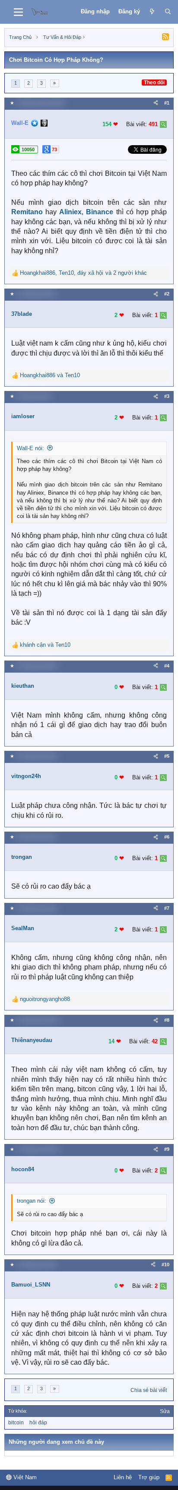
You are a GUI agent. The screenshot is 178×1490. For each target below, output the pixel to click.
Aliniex (70, 212)
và (50, 375)
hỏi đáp (38, 1423)
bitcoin (16, 1423)
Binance (99, 212)
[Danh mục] (18, 12)
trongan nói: (31, 1201)
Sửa (165, 1411)
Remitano (27, 212)
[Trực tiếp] (152, 11)
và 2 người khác (83, 273)
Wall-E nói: (30, 448)
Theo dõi (154, 82)
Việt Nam (24, 1477)
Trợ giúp (148, 1477)
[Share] (155, 103)
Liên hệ (123, 1477)
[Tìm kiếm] (168, 11)
